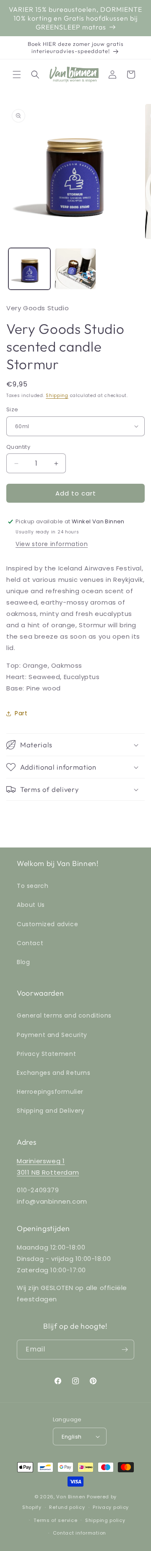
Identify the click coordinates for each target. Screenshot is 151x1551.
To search (32, 886)
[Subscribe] (124, 1349)
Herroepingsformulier (50, 1091)
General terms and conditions (64, 1015)
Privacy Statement (46, 1054)
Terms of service (55, 1520)
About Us (31, 905)
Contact (30, 943)
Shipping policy (105, 1520)
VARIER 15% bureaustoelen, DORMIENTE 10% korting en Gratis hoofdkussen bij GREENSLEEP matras (75, 18)
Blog (23, 962)
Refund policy (67, 1507)
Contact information (79, 1533)
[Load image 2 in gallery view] (75, 269)
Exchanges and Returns (54, 1073)
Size (12, 409)
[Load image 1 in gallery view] (29, 269)
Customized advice (47, 924)
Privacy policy (111, 1507)
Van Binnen (70, 1496)
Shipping (57, 395)
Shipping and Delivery (51, 1110)
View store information (52, 544)
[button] (17, 74)
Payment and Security (52, 1035)
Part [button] (21, 713)
